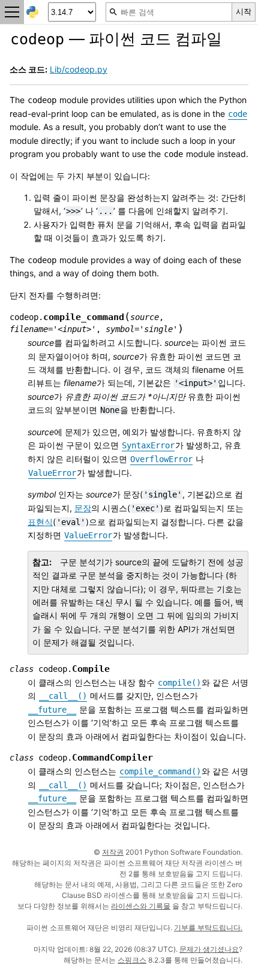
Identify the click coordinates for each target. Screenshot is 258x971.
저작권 (113, 852)
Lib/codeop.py (78, 69)
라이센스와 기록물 (140, 905)
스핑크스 (132, 959)
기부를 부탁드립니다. (208, 927)
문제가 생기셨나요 (209, 949)
